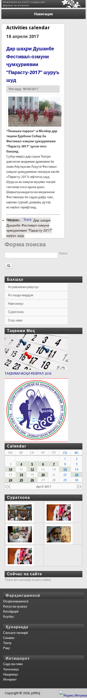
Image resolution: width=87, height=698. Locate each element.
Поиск (63, 253)
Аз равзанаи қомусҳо (23, 287)
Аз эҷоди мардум (20, 295)
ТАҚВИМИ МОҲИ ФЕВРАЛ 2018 (28, 373)
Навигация (43, 14)
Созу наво (15, 320)
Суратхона (15, 312)
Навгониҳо (15, 303)
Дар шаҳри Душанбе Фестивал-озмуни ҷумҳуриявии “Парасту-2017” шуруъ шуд (32, 64)
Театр (27, 219)
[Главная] (43, 6)
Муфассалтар (29, 227)
